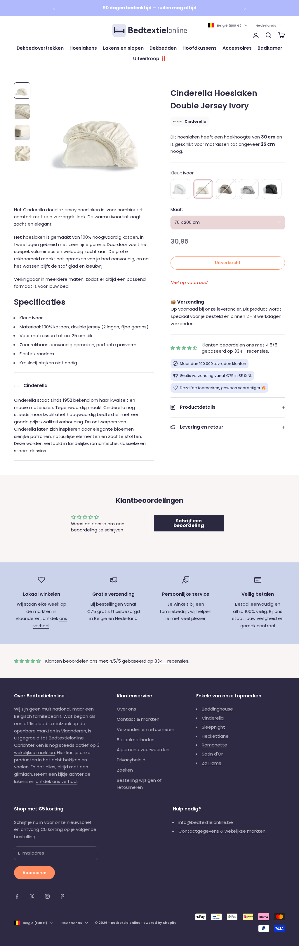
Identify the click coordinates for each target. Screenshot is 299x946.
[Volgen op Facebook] (17, 896)
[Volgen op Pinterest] (62, 896)
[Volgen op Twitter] (32, 896)
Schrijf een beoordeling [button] (188, 523)
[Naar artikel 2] (22, 111)
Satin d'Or (212, 754)
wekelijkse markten (34, 752)
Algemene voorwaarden (143, 749)
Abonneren (34, 873)
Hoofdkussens (199, 48)
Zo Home (212, 763)
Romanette (214, 745)
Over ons (126, 709)
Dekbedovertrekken (40, 48)
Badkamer (270, 48)
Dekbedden (163, 48)
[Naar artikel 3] (22, 132)
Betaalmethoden (135, 740)
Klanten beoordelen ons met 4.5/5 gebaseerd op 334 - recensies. (239, 348)
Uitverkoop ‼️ (149, 59)
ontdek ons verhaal (56, 781)
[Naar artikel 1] (22, 90)
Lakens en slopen (123, 48)
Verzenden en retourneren (145, 729)
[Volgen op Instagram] (47, 896)
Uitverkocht (228, 263)
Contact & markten (138, 719)
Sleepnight (213, 727)
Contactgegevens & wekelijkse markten (221, 831)
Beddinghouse (217, 709)
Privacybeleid (131, 760)
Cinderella (213, 718)
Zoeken (125, 770)
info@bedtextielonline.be (205, 822)
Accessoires (237, 48)
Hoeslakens (83, 48)
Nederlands (265, 25)
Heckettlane (215, 736)
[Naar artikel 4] (22, 153)
